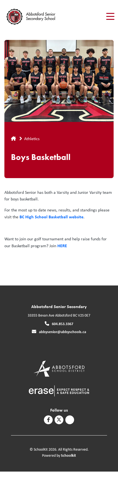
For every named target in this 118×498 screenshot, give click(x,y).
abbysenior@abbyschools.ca (62, 331)
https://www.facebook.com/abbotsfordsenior (48, 419)
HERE (62, 246)
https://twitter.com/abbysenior (59, 419)
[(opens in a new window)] (59, 368)
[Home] (35, 16)
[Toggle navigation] (110, 16)
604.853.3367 (62, 323)
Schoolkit (68, 455)
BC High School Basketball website (51, 217)
